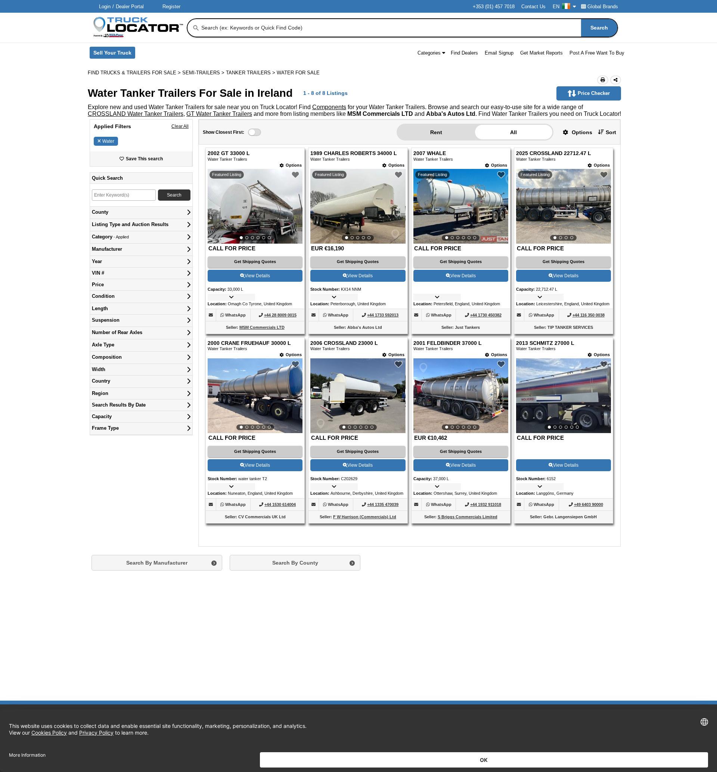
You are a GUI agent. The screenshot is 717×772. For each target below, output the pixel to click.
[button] (574, 132)
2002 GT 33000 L (229, 153)
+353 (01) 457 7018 (494, 6)
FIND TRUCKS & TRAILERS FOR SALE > (135, 72)
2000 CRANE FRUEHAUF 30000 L (249, 343)
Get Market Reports (541, 53)
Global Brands (602, 6)
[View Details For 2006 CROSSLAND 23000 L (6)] (357, 395)
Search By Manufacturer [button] (156, 563)
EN (556, 6)
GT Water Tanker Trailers (219, 114)
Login (105, 6)
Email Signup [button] (499, 53)
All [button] (513, 132)
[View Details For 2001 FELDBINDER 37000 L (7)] (460, 395)
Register (171, 6)
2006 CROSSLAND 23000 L (344, 343)
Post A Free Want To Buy (596, 53)
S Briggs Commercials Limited (467, 517)
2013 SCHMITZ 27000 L (545, 343)
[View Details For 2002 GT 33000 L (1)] (255, 206)
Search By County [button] (295, 563)
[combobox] (409, 28)
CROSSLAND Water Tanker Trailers (135, 114)
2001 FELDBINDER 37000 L (447, 343)
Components (329, 107)
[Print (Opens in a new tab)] (602, 79)
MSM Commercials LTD (262, 327)
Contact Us (533, 6)
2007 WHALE (429, 153)
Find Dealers (464, 53)
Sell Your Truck (114, 54)
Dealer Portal (130, 6)
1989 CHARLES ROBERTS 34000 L (353, 153)
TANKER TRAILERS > (251, 72)
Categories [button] (429, 53)
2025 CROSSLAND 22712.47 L (553, 153)
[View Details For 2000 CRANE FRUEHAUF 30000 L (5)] (255, 395)
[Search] (196, 28)
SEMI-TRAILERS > (204, 72)
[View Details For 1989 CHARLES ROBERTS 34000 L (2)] (357, 206)
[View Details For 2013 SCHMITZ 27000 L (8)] (563, 395)
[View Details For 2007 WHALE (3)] (460, 206)
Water (108, 141)
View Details (257, 275)
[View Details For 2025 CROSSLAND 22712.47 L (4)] (563, 206)
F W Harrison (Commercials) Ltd (364, 517)
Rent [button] (436, 132)
